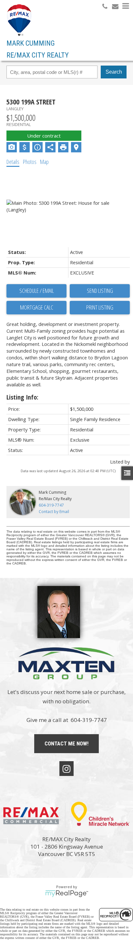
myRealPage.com (66, 893)
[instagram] (66, 768)
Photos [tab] (29, 162)
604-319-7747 (51, 505)
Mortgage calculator (36, 307)
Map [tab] (44, 162)
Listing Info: (22, 397)
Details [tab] (12, 162)
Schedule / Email (36, 290)
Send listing (100, 290)
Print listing (99, 307)
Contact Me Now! (66, 743)
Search (114, 72)
